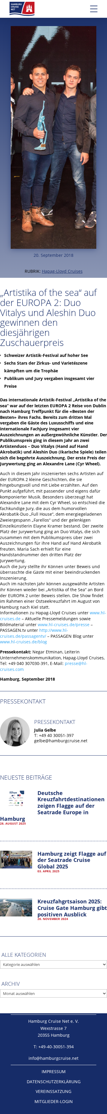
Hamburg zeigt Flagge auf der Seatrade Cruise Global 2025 (71, 860)
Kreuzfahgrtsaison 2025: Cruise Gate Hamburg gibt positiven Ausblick (72, 908)
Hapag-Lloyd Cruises (62, 271)
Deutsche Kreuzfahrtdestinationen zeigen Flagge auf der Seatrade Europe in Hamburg (52, 805)
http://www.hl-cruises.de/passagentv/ (34, 633)
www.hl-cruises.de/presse (63, 624)
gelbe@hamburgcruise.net (60, 740)
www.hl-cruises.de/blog (23, 642)
